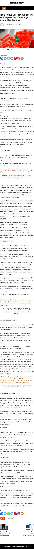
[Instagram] (18, 58)
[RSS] (22, 58)
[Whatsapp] (8, 58)
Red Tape (10, 518)
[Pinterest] (15, 58)
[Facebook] (1, 58)
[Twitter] (5, 58)
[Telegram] (11, 58)
